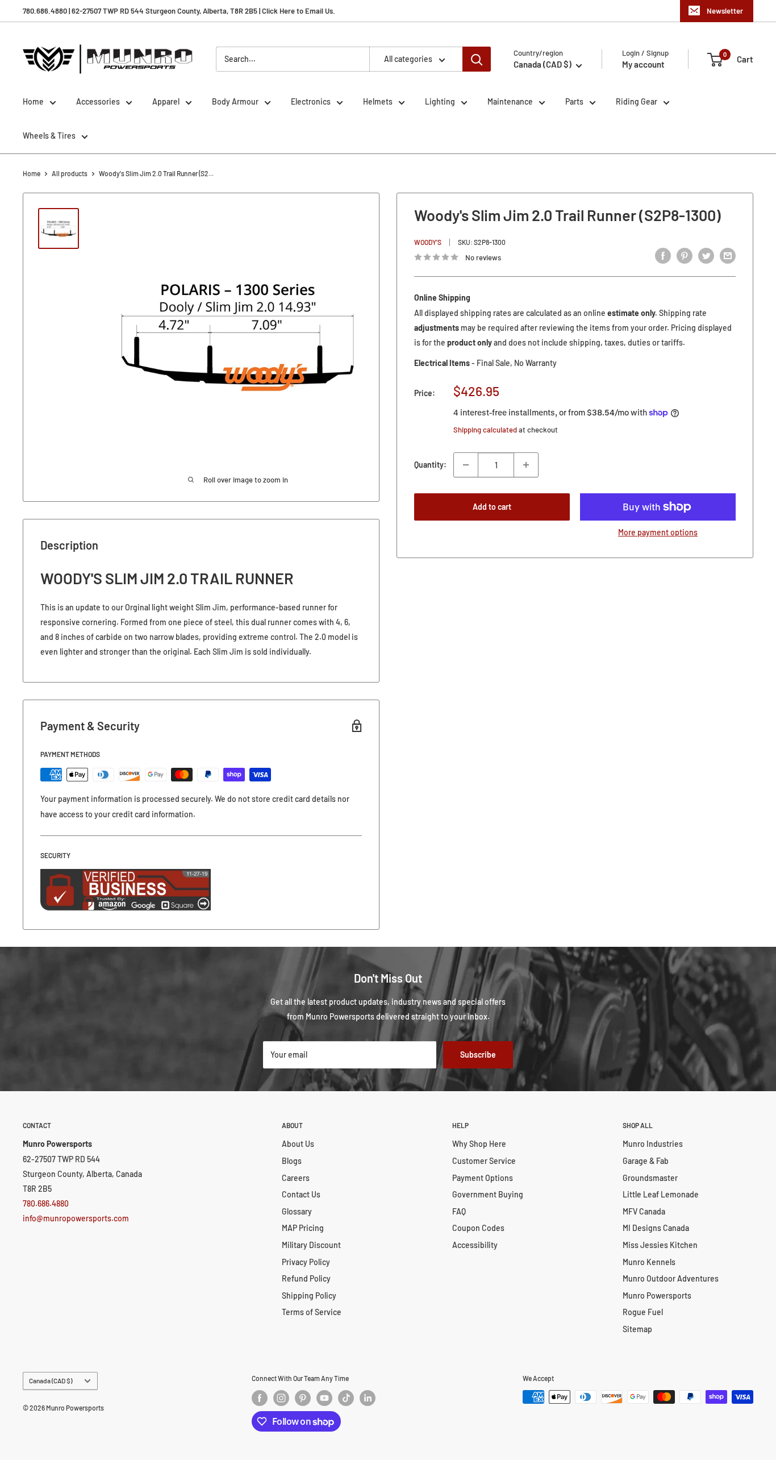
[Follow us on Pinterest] (303, 1398)
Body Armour (235, 101)
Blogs (292, 1161)
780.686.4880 (46, 1203)
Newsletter (725, 10)
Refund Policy (306, 1278)
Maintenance (510, 101)
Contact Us (301, 1194)
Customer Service (484, 1161)
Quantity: (430, 464)
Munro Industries (653, 1144)
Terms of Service (311, 1312)
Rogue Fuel (643, 1312)
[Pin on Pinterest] (684, 256)
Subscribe (478, 1054)
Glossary (297, 1211)
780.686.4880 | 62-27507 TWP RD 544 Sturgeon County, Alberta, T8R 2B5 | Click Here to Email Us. (179, 10)
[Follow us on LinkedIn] (368, 1398)
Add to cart (492, 506)
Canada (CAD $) (50, 1380)
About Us (298, 1144)
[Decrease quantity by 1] (466, 465)
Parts (574, 101)
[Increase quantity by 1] (526, 465)
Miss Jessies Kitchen (660, 1245)
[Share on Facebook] (663, 256)
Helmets (378, 101)
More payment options (658, 532)
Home (33, 101)
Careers (296, 1178)
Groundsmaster (650, 1178)
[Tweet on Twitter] (706, 256)
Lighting (440, 101)
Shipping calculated (485, 429)
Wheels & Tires (49, 135)
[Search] (476, 59)
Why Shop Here (479, 1144)
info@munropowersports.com (76, 1218)
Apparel (166, 101)
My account (643, 64)
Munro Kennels (649, 1262)
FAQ (459, 1211)
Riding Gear (636, 101)
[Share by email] (728, 256)
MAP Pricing (303, 1228)
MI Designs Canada (656, 1228)
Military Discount (311, 1245)
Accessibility (475, 1245)
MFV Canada (644, 1211)
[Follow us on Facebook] (260, 1398)
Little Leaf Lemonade (661, 1194)
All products (69, 173)
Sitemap (637, 1329)
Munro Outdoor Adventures (671, 1278)
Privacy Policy (306, 1262)
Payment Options (482, 1178)
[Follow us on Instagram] (281, 1398)
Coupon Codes (478, 1228)
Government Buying (487, 1194)
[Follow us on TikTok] (346, 1398)
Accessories (98, 101)
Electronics (311, 101)
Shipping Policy (309, 1295)
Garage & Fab (646, 1161)
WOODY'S (427, 242)
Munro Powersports (657, 1295)
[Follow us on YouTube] (324, 1398)
